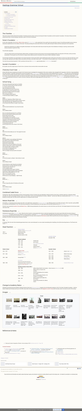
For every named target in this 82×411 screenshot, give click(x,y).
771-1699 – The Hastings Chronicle (13, 351)
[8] (6, 223)
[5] (7, 78)
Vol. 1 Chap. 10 (45, 350)
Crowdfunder (43, 379)
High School (38, 214)
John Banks (61, 77)
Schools (6, 358)
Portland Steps (24, 264)
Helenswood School (36, 287)
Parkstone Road (74, 195)
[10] (27, 251)
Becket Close (23, 206)
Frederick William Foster (68, 262)
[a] (39, 246)
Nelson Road (62, 204)
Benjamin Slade (21, 250)
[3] (62, 73)
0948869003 (7, 349)
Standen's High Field (43, 202)
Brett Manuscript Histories (10, 353)
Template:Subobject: (7, 346)
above (70, 251)
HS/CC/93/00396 (60, 349)
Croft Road (23, 254)
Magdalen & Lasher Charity (47, 288)
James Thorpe (20, 253)
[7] (5, 223)
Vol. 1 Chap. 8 (17, 353)
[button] (57, 410)
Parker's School (61, 76)
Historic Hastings (9, 348)
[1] (41, 58)
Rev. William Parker (20, 42)
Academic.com (60, 350)
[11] (24, 257)
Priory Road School (72, 215)
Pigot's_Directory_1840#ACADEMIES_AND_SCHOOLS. (68, 354)
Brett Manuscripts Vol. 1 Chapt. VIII (36, 343)
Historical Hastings (6, 0)
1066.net (7, 188)
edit (13, 33)
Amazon (18, 349)
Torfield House (48, 61)
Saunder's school (36, 73)
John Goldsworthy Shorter (38, 243)
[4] (63, 73)
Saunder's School (52, 236)
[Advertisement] (41, 394)
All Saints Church (31, 42)
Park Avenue (43, 215)
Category (2, 358)
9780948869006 (14, 349)
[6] (51, 195)
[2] (76, 58)
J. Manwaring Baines (15, 348)
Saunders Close (16, 206)
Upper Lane (39, 247)
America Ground (24, 251)
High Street (34, 61)
